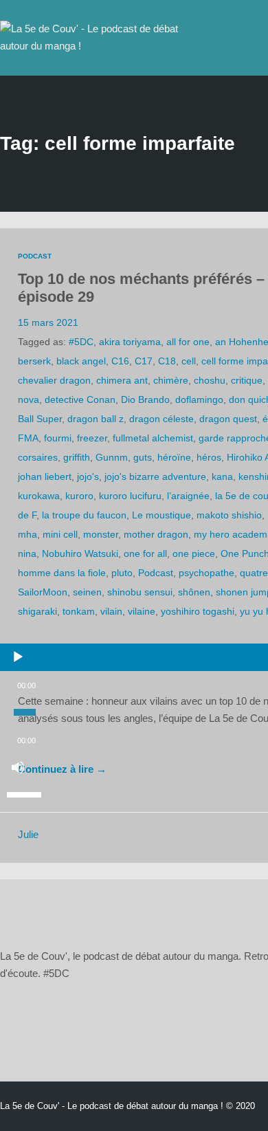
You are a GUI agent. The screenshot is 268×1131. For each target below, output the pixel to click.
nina (27, 553)
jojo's (88, 476)
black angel (81, 360)
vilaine (141, 611)
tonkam (79, 611)
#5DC (81, 341)
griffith (76, 457)
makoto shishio (229, 514)
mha (27, 534)
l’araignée (188, 495)
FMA (28, 437)
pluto (122, 572)
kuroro (79, 495)
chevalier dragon (54, 380)
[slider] (26, 793)
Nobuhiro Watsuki (80, 553)
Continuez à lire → (62, 769)
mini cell (60, 534)
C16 (120, 360)
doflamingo (199, 399)
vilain (111, 611)
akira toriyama (130, 341)
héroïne (174, 457)
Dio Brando (145, 399)
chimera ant (122, 380)
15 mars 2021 (48, 322)
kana (222, 476)
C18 (167, 360)
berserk (34, 360)
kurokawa (39, 495)
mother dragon (156, 534)
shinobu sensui (139, 591)
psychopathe (206, 572)
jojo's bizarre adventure (155, 476)
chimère (170, 380)
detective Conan (80, 399)
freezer (92, 437)
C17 (144, 360)
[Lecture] (18, 657)
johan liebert (44, 476)
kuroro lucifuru (130, 495)
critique (247, 380)
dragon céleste (161, 418)
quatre (254, 572)
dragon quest (228, 418)
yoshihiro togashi (197, 611)
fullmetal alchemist (153, 437)
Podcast (35, 256)
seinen (87, 591)
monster (100, 534)
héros (209, 457)
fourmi (57, 437)
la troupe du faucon (84, 514)
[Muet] (18, 767)
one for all (145, 553)
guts (142, 457)
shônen (194, 591)
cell (188, 360)
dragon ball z (95, 418)
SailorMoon (42, 591)
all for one (188, 341)
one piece (193, 553)
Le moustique (161, 514)
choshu (209, 380)
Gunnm (112, 457)
